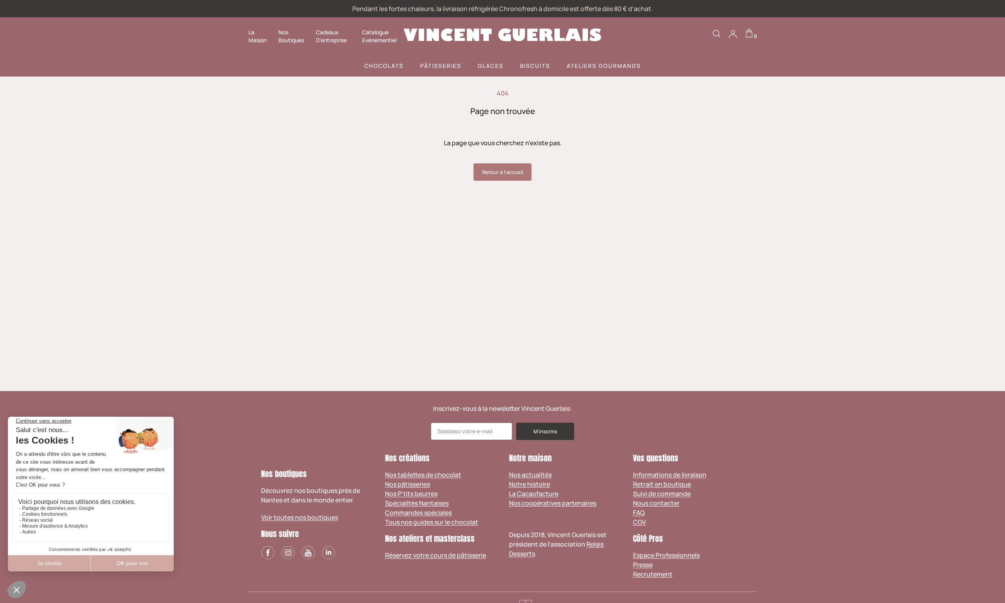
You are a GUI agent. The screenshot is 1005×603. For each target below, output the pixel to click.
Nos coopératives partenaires (552, 503)
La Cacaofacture (533, 493)
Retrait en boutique (662, 484)
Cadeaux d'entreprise (331, 36)
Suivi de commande (662, 493)
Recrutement (653, 574)
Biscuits (535, 65)
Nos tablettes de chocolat (423, 474)
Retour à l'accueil (502, 172)
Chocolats (384, 65)
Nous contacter (656, 503)
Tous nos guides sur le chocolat (431, 522)
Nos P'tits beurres (411, 493)
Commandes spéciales (418, 512)
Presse (643, 564)
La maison (257, 36)
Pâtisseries (440, 65)
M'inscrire (545, 431)
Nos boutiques (291, 36)
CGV (639, 522)
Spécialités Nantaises (417, 503)
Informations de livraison (669, 474)
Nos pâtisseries (407, 484)
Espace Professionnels (666, 555)
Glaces (490, 65)
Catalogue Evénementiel (379, 36)
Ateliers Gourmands (604, 65)
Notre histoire (529, 484)
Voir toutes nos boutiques (299, 517)
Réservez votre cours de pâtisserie (435, 555)
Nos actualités (530, 474)
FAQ (639, 512)
